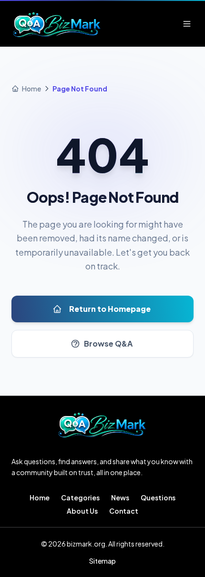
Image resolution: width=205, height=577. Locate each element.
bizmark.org (86, 543)
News (120, 497)
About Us (82, 511)
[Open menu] (186, 23)
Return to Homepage (110, 309)
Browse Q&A (108, 343)
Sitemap (102, 561)
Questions (158, 497)
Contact (123, 511)
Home (40, 497)
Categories (80, 497)
